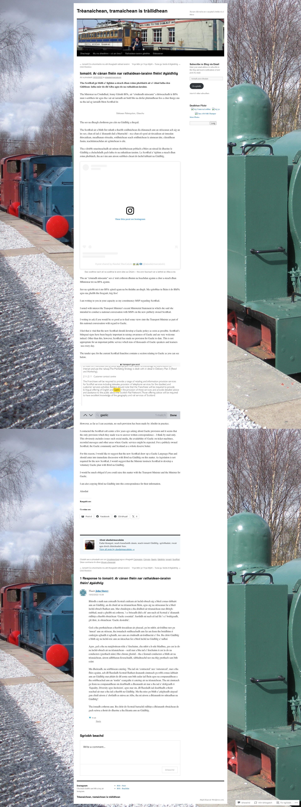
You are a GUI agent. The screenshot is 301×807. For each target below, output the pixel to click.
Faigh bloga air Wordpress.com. (212, 799)
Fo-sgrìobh (197, 86)
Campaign (138, 559)
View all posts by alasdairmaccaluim (117, 549)
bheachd (169, 769)
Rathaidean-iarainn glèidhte (137, 53)
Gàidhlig (161, 559)
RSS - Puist (121, 785)
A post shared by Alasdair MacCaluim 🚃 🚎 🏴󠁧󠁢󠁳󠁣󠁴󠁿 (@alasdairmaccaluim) (130, 264)
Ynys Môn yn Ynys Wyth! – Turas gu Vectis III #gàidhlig (156, 64)
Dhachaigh (85, 53)
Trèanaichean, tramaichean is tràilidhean (122, 10)
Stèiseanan (158, 53)
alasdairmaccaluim (113, 77)
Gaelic (154, 559)
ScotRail (176, 559)
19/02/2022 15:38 (96, 594)
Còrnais (146, 559)
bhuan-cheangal (108, 562)
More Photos (194, 117)
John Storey (101, 591)
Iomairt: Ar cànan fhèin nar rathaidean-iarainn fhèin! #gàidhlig (129, 73)
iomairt (169, 559)
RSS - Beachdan (123, 788)
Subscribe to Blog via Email (204, 64)
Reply (98, 721)
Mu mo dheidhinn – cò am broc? (107, 53)
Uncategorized (113, 559)
